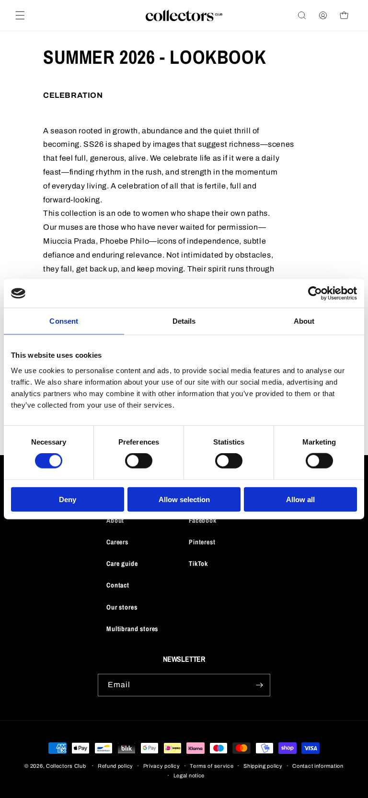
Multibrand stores (132, 628)
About (115, 520)
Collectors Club (66, 766)
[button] (20, 15)
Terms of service (211, 766)
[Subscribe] (259, 685)
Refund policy (115, 766)
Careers (117, 542)
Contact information (317, 766)
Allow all (300, 499)
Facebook (203, 520)
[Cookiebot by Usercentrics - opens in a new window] (315, 293)
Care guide (122, 563)
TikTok (198, 563)
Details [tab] (184, 321)
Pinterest (202, 542)
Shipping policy (263, 766)
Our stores (121, 607)
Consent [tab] (63, 321)
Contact (117, 585)
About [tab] (304, 321)
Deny (67, 499)
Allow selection (184, 499)
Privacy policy (161, 766)
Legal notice (189, 775)
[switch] (138, 461)
